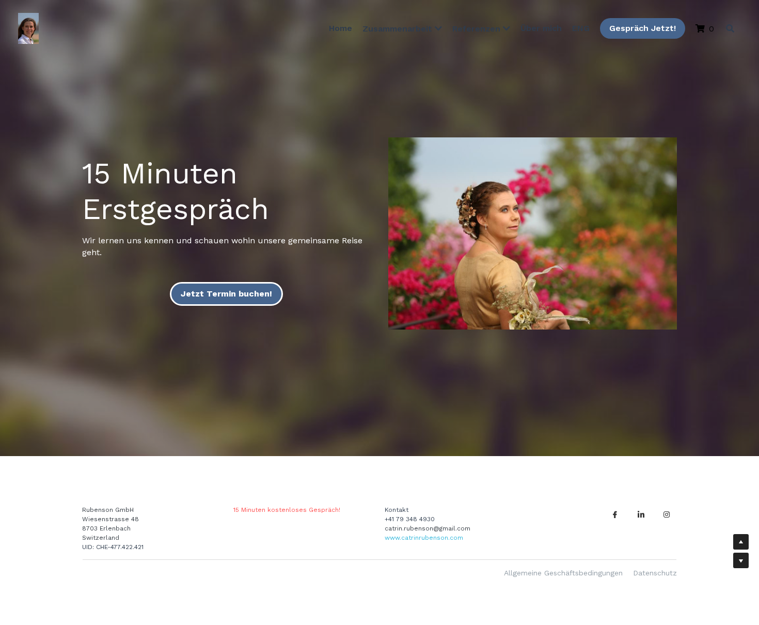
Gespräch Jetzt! (641, 28)
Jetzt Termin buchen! (226, 294)
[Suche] (730, 28)
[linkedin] (641, 514)
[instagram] (666, 514)
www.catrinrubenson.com (424, 537)
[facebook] (615, 514)
